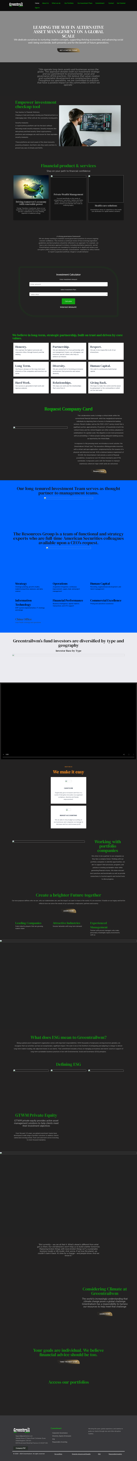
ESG (99, 1454)
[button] (20, 1448)
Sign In (37, 8)
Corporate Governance (60, 1433)
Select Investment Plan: (68, 290)
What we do (56, 3)
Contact (111, 3)
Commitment (99, 3)
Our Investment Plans (85, 3)
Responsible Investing (59, 1442)
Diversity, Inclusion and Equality (81, 1454)
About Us (45, 3)
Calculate (68, 301)
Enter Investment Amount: (68, 279)
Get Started (121, 3)
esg (53, 1439)
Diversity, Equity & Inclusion (61, 1436)
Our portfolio (58, 1454)
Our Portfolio (69, 3)
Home (37, 3)
